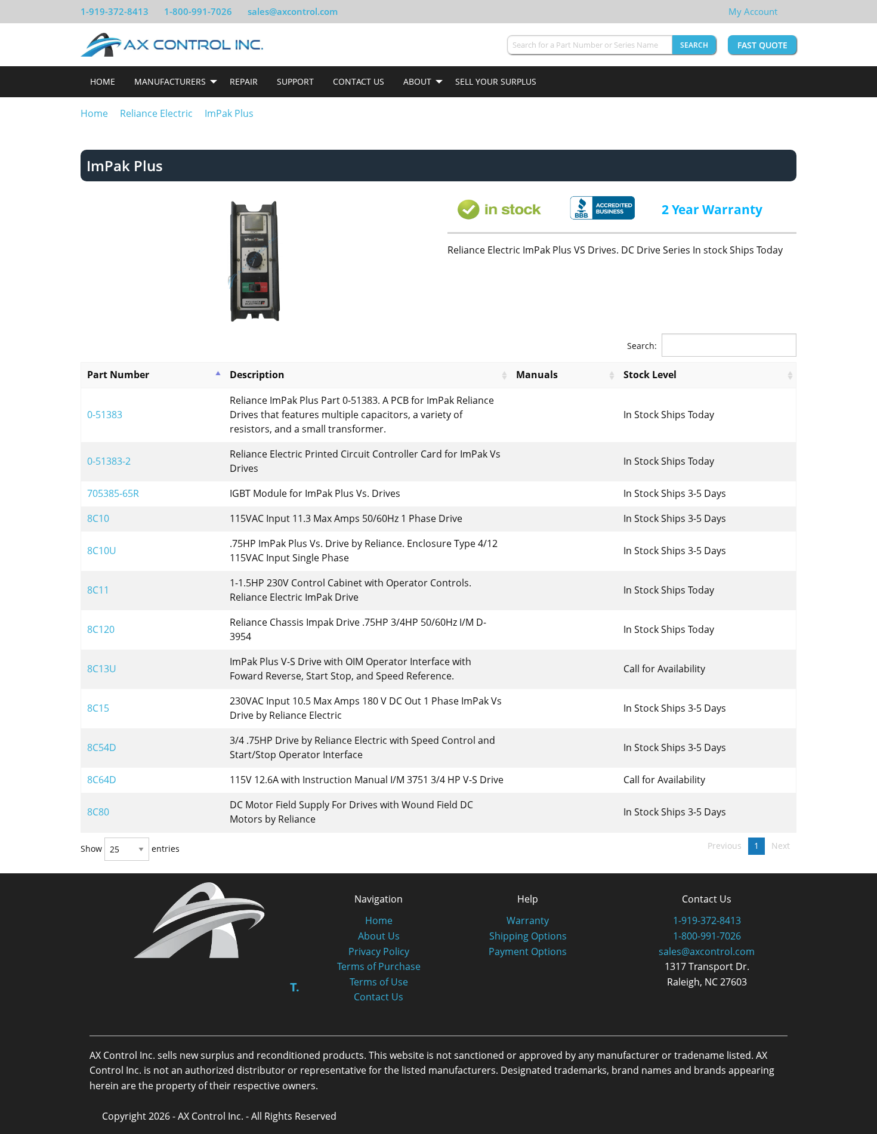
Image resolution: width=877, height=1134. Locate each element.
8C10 (98, 518)
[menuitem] (103, 81)
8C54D (101, 747)
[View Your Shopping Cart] (786, 11)
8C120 (101, 629)
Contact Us (358, 81)
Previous (725, 845)
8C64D (101, 779)
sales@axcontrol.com (293, 11)
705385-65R (113, 493)
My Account (752, 11)
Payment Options (528, 951)
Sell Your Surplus (495, 81)
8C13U (101, 668)
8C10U (101, 550)
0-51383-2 (109, 461)
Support (295, 81)
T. (294, 987)
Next (780, 845)
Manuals (537, 374)
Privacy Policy (378, 951)
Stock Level (650, 374)
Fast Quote (762, 45)
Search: (642, 345)
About (417, 81)
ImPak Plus (229, 113)
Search (694, 45)
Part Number (118, 374)
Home (102, 81)
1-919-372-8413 (115, 11)
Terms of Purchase (379, 966)
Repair (244, 81)
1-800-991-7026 (198, 11)
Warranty (528, 920)
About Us (379, 936)
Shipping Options (528, 936)
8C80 (98, 811)
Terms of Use (379, 981)
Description (257, 374)
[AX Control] (199, 918)
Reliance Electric (156, 113)
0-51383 (104, 414)
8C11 (98, 590)
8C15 (98, 708)
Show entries (130, 849)
